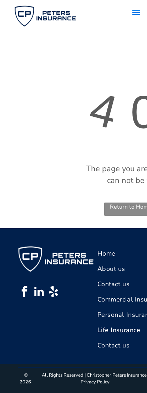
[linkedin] (38, 292)
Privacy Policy (95, 382)
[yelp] (53, 292)
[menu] (136, 12)
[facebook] (24, 292)
